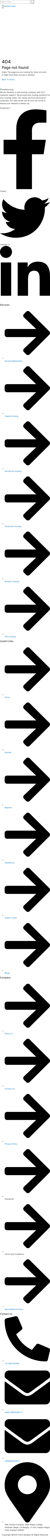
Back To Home (8, 79)
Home (7, 30)
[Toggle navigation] (3, 7)
